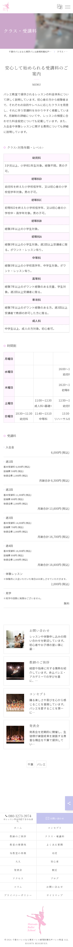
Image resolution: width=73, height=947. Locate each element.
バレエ (41, 764)
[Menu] (67, 6)
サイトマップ (55, 895)
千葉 (30, 764)
